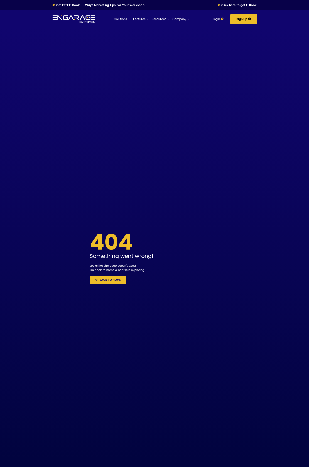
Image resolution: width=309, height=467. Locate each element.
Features (139, 19)
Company (179, 19)
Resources (159, 19)
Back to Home (110, 280)
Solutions (120, 19)
